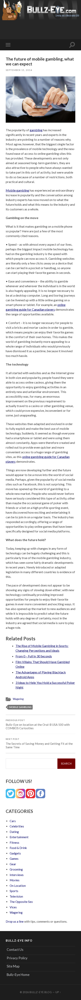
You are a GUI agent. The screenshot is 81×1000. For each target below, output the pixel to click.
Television (16, 896)
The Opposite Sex (21, 901)
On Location (18, 885)
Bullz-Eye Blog (40, 992)
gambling (36, 130)
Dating (14, 831)
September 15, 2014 (19, 70)
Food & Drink (18, 848)
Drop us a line (15, 921)
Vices (13, 907)
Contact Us (15, 950)
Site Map (13, 966)
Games (14, 858)
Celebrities (17, 826)
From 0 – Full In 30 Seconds (34, 656)
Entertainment (19, 837)
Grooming (16, 869)
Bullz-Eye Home (18, 975)
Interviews (17, 875)
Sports (14, 891)
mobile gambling (20, 707)
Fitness (14, 842)
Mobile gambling (17, 190)
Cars (13, 821)
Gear (13, 864)
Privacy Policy (17, 958)
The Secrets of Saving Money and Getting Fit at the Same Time (39, 743)
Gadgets (15, 853)
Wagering (18, 698)
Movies (14, 880)
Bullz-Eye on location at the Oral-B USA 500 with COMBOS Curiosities (38, 724)
